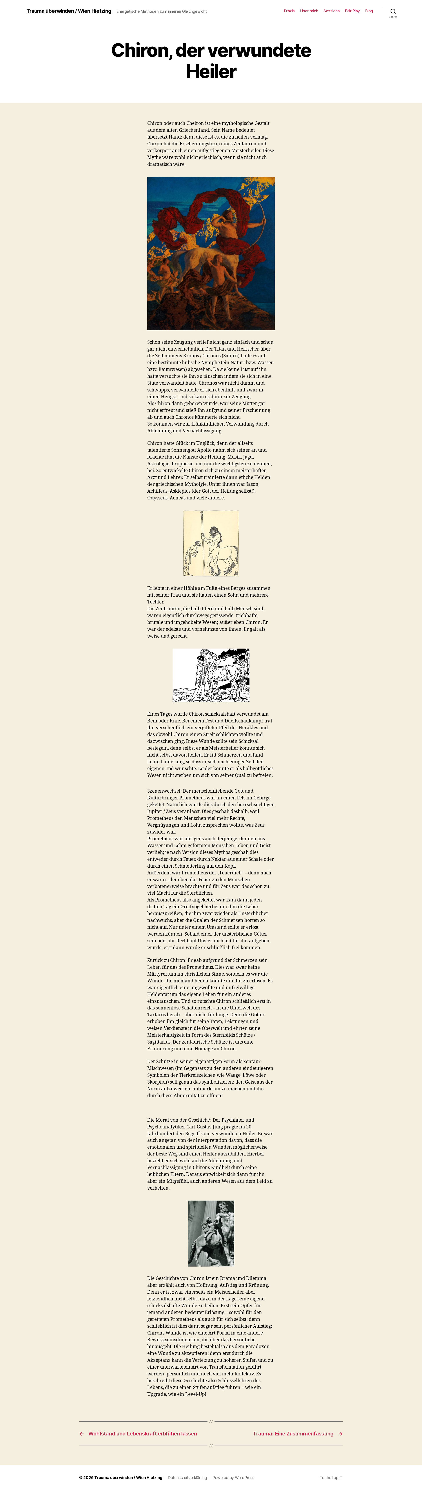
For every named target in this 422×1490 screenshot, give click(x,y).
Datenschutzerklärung (187, 1477)
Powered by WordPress (233, 1477)
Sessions (332, 11)
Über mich (309, 11)
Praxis (289, 11)
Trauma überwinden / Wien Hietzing (68, 11)
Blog (369, 11)
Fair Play (352, 11)
